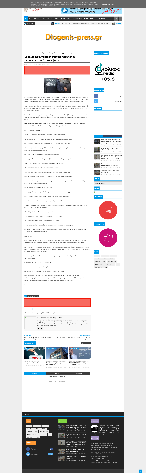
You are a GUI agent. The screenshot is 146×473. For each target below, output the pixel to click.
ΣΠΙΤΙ (118, 264)
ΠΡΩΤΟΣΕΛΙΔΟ (110, 264)
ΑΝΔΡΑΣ (97, 256)
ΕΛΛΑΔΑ (93, 18)
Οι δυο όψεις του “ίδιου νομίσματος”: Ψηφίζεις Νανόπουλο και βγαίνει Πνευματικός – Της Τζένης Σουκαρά (111, 157)
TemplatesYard (62, 471)
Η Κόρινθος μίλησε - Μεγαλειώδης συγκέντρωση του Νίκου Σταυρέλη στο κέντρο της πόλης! (76, 23)
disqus (57, 373)
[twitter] (121, 414)
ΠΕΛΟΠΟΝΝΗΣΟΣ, (44, 64)
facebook (79, 373)
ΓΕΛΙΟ (86, 18)
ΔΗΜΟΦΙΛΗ (108, 136)
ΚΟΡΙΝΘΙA (97, 261)
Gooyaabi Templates (76, 471)
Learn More (106, 4)
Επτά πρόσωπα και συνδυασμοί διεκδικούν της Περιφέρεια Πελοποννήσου (56, 362)
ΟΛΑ (30, 18)
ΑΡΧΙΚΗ (27, 414)
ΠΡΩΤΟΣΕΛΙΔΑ (102, 18)
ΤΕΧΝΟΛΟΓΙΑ (98, 267)
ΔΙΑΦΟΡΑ (97, 258)
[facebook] (119, 414)
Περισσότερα (86, 343)
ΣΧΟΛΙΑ (117, 136)
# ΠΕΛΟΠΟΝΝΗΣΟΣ (33, 296)
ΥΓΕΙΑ (105, 267)
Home (26, 53)
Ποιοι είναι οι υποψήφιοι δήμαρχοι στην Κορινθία (31, 361)
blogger (34, 373)
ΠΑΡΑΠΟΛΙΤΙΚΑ (60, 18)
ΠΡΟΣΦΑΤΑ (98, 136)
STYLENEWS (77, 18)
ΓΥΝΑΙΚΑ (113, 256)
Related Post (29, 343)
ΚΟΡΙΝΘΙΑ (50, 18)
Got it (113, 4)
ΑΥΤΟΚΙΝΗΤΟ (105, 256)
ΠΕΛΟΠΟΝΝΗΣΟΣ (39, 18)
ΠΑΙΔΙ (103, 261)
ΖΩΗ (68, 18)
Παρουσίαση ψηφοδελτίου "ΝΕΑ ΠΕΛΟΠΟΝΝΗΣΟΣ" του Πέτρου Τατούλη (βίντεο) (79, 362)
